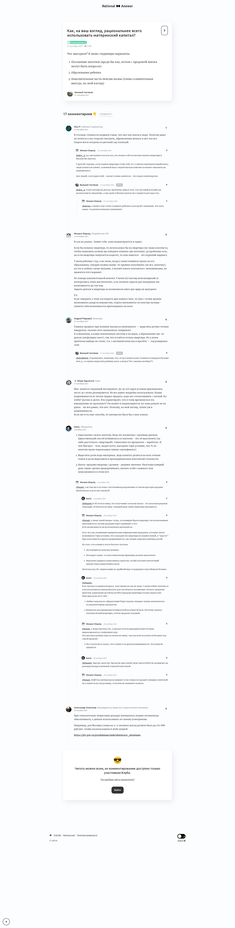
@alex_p (80, 155)
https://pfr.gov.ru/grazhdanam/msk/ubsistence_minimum (107, 735)
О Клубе (57, 835)
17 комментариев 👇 (80, 114)
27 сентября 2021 (81, 130)
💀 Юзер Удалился (84, 381)
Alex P (77, 126)
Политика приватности (87, 835)
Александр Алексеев (85, 707)
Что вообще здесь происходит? (117, 779)
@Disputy (87, 503)
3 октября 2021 (80, 430)
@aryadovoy (82, 358)
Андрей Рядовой (83, 318)
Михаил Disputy (88, 150)
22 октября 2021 (80, 710)
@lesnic (80, 487)
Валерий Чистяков (89, 185)
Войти (117, 790)
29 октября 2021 (110, 515)
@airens (86, 206)
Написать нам (69, 835)
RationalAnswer (117, 6)
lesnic (77, 427)
